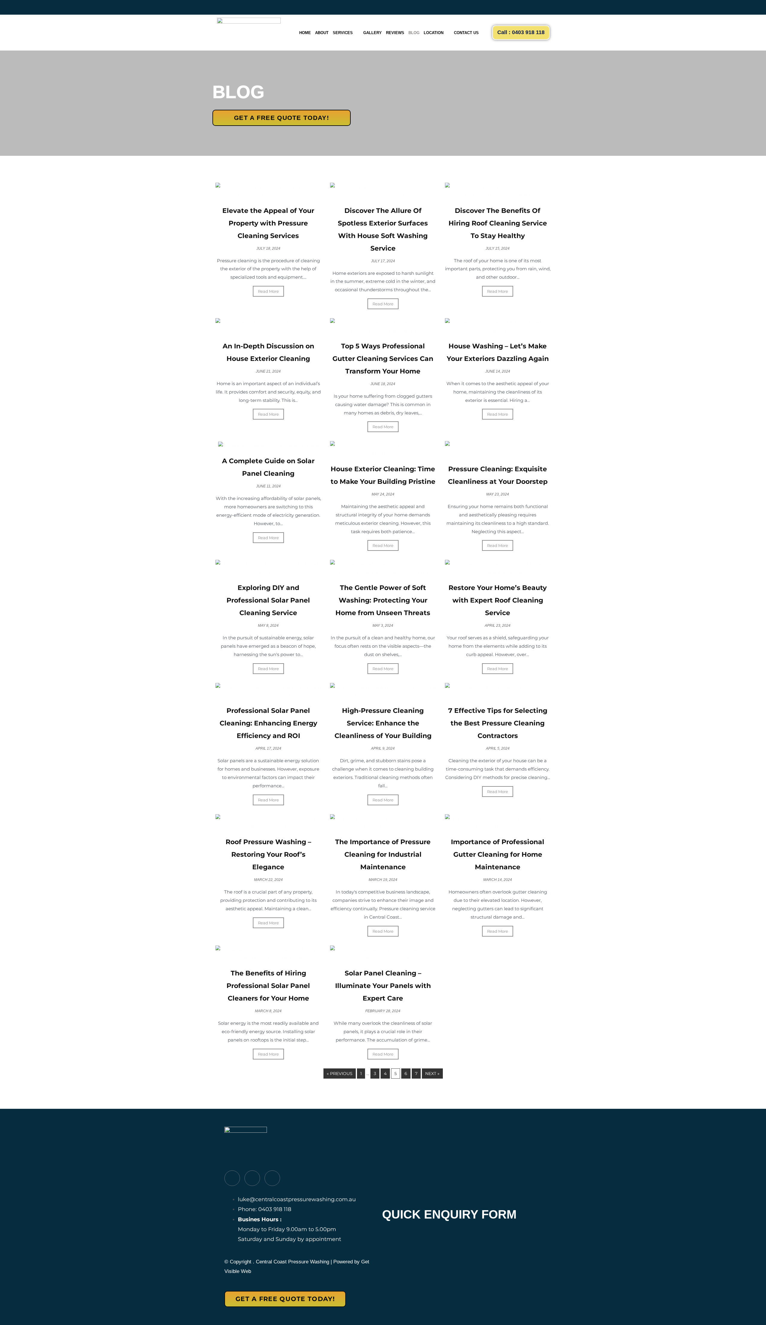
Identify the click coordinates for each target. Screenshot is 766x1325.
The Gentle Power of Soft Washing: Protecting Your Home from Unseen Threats (382, 600)
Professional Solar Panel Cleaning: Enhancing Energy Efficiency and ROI (268, 723)
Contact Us (466, 33)
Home (305, 33)
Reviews (395, 33)
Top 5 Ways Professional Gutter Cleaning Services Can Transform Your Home (382, 358)
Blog (414, 33)
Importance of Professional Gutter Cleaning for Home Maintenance (497, 854)
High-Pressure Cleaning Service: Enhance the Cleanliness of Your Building (383, 723)
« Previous (339, 1073)
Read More (268, 291)
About (322, 33)
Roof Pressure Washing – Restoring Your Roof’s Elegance (268, 854)
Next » (432, 1073)
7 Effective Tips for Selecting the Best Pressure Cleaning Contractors (497, 723)
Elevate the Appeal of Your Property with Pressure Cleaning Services (268, 223)
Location (433, 33)
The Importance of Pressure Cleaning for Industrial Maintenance (383, 854)
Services (343, 33)
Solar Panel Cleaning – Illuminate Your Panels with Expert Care (383, 985)
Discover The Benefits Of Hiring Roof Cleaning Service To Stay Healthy (498, 223)
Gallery (372, 33)
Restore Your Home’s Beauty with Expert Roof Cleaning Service (498, 600)
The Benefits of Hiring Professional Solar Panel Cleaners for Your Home (268, 985)
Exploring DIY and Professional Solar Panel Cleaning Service (268, 600)
